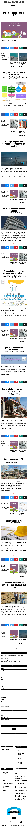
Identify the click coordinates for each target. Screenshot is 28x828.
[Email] (25, 48)
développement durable (5, 673)
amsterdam (19, 771)
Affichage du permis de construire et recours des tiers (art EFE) (23, 64)
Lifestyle (2, 686)
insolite (16, 784)
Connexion (2, 715)
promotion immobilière (17, 149)
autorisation (22, 771)
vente (18, 18)
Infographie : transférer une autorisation (14, 73)
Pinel (16, 793)
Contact (19, 758)
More (14, 43)
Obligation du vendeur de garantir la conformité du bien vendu (14, 584)
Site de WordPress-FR (4, 722)
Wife (19, 750)
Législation (11, 17)
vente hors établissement (5, 706)
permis (26, 787)
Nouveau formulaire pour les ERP (14, 13)
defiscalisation (23, 776)
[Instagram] (15, 729)
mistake (24, 787)
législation (19, 787)
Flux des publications (4, 717)
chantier (7, 148)
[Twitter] (12, 48)
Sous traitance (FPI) (14, 520)
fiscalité (5, 213)
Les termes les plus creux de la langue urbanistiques (14, 130)
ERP (18, 778)
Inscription (2, 713)
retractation (24, 796)
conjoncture (7, 462)
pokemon (18, 793)
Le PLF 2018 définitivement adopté (14, 209)
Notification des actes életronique (21, 763)
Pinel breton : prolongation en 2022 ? (22, 513)
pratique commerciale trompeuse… (14, 348)
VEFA (15, 18)
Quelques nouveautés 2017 (14, 459)
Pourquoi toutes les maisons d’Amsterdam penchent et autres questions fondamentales (23, 132)
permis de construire (17, 77)
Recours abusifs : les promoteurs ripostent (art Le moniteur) (14, 64)
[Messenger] (7, 48)
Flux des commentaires (5, 719)
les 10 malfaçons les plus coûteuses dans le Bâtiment (22, 753)
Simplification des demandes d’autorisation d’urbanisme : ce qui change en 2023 (5, 56)
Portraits (4, 790)
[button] (21, 822)
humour (21, 780)
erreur (20, 778)
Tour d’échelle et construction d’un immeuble (14, 390)
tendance (2, 695)
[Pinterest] (16, 48)
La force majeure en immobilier (6, 779)
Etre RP (2, 675)
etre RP (22, 778)
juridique (7, 17)
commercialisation (23, 773)
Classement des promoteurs (8, 783)
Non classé (17, 17)
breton (25, 771)
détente (16, 778)
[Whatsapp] (20, 48)
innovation (2, 679)
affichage (16, 771)
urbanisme (17, 78)
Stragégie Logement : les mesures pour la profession (14, 272)
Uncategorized (3, 697)
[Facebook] (3, 48)
